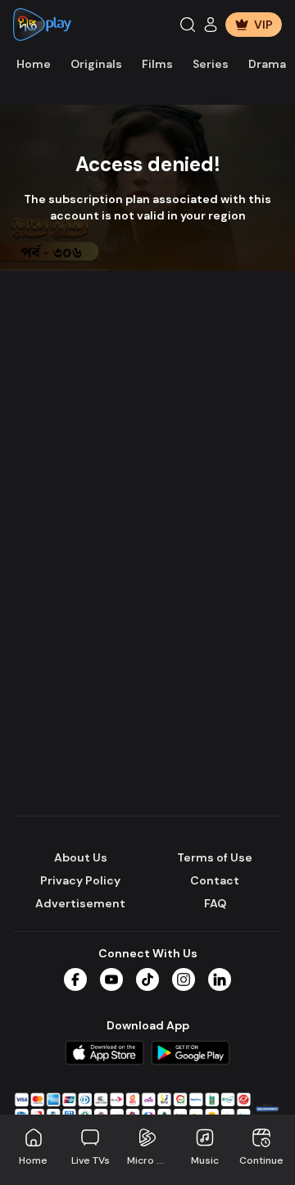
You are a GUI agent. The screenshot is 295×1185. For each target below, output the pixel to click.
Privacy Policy (80, 880)
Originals (96, 64)
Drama (267, 64)
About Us (80, 857)
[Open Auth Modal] (210, 24)
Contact (214, 880)
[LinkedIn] (219, 979)
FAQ (215, 903)
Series (211, 64)
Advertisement (80, 903)
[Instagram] (183, 979)
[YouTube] (111, 979)
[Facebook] (75, 979)
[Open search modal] (187, 24)
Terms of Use (214, 857)
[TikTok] (147, 979)
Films (157, 64)
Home (33, 64)
